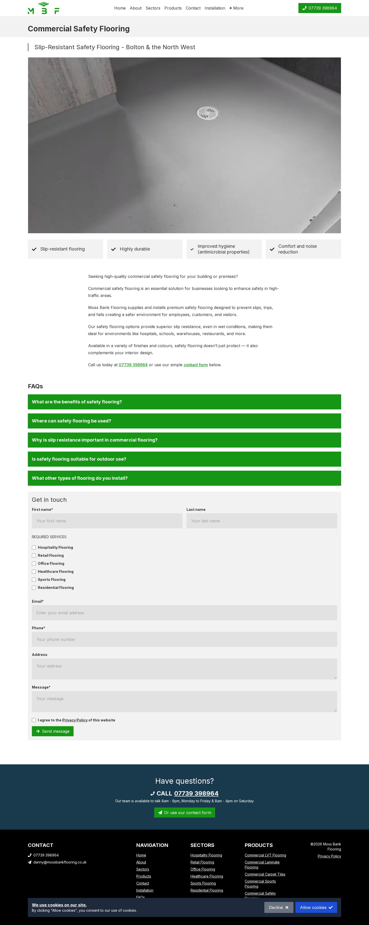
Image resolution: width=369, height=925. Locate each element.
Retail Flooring (51, 555)
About (136, 8)
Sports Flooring (52, 579)
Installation (215, 8)
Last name (196, 509)
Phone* (38, 628)
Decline (276, 907)
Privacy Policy (75, 720)
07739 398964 (323, 8)
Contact (193, 8)
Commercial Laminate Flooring (262, 864)
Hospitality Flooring (55, 547)
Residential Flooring (56, 587)
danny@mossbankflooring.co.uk (60, 862)
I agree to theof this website (76, 720)
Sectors (153, 8)
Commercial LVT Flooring (265, 855)
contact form (196, 364)
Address (39, 654)
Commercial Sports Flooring (260, 883)
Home (120, 8)
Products (173, 8)
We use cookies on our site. (59, 904)
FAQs (140, 897)
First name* (42, 509)
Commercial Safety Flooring (260, 895)
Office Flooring (51, 563)
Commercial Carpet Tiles (265, 874)
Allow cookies (313, 907)
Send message (56, 731)
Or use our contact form (187, 812)
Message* (41, 687)
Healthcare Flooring (56, 571)
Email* (38, 601)
